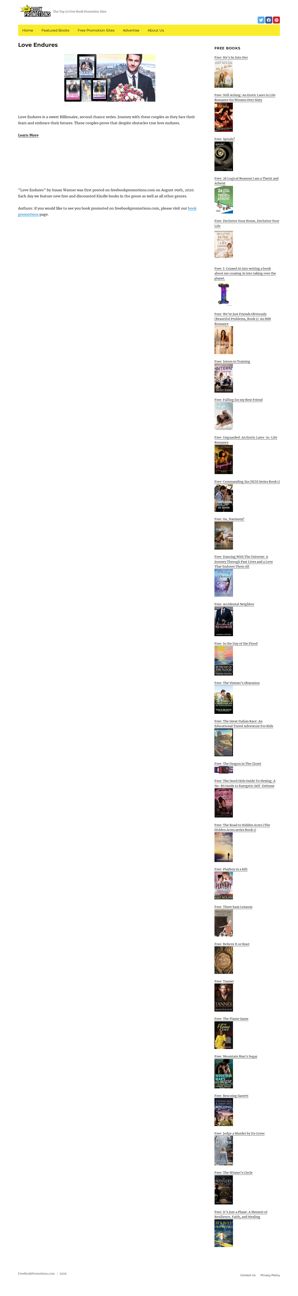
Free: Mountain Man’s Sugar (235, 1056)
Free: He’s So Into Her (231, 57)
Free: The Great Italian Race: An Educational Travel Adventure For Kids (243, 723)
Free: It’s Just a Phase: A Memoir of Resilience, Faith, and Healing (240, 1214)
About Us (156, 30)
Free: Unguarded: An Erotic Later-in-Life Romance (245, 439)
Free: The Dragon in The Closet (237, 764)
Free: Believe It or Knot (232, 944)
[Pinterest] (276, 20)
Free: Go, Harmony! (229, 519)
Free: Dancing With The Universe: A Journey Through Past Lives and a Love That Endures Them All (243, 561)
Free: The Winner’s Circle (233, 1173)
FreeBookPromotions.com (36, 1274)
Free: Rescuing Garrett (231, 1096)
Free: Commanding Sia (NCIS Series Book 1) (247, 482)
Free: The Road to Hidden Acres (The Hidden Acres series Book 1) (242, 827)
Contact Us (247, 1275)
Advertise (131, 30)
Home (27, 30)
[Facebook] (268, 20)
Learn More (28, 135)
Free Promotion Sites (96, 30)
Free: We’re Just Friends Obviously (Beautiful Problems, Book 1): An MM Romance (242, 319)
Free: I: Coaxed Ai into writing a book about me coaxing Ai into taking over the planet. (245, 273)
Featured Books (55, 30)
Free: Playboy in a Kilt (231, 869)
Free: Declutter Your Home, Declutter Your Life (246, 223)
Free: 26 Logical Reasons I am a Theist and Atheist (246, 180)
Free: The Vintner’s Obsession (237, 683)
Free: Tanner (224, 981)
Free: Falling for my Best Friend (238, 400)
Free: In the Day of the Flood (236, 643)
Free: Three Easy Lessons (233, 907)
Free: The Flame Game (231, 1019)
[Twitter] (261, 20)
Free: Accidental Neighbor (234, 604)
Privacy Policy (270, 1275)
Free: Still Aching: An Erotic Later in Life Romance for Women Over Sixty (245, 97)
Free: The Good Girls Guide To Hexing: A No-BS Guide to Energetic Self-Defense (245, 783)
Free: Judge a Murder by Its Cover (239, 1133)
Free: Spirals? (224, 139)
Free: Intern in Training (232, 361)
